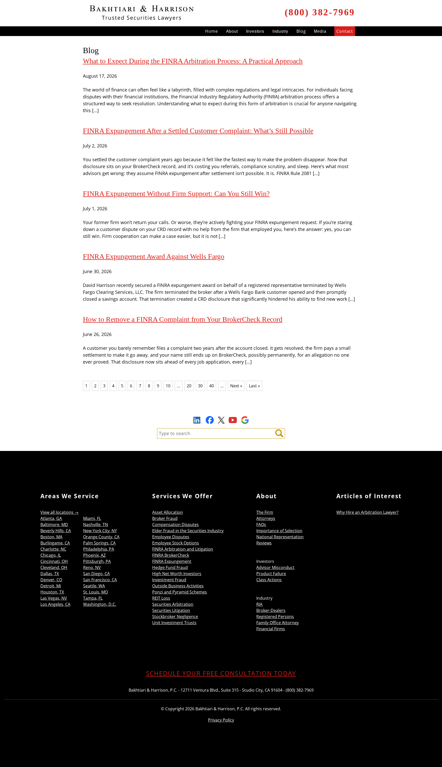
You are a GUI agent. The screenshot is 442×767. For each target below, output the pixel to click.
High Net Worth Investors (176, 573)
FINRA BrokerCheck (170, 555)
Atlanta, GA (51, 518)
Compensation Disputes (175, 524)
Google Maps (245, 420)
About (232, 31)
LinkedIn (197, 421)
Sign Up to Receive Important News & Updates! (221, 408)
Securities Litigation (171, 610)
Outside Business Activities (178, 586)
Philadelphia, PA (98, 549)
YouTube (233, 420)
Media (320, 31)
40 (211, 386)
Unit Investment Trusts (174, 622)
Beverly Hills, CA (55, 530)
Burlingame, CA (55, 543)
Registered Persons (275, 616)
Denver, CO (51, 580)
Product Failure (271, 573)
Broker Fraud (165, 518)
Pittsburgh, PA (97, 561)
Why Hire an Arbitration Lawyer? (367, 512)
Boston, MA (51, 537)
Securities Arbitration (172, 604)
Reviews (264, 543)
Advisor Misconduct (275, 567)
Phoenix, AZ (94, 555)
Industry (280, 31)
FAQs (261, 524)
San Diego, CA (96, 573)
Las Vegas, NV (53, 598)
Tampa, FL (93, 598)
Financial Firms (270, 629)
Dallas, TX (49, 573)
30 (200, 386)
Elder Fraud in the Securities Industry (188, 530)
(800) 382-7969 (320, 12)
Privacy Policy (221, 720)
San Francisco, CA (100, 580)
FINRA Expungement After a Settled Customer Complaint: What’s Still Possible (198, 131)
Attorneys (265, 518)
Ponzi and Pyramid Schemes (179, 592)
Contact (344, 31)
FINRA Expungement (171, 561)
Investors (255, 31)
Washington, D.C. (99, 604)
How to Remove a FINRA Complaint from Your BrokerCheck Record (182, 319)
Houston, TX (52, 592)
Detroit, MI (50, 586)
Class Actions (269, 580)
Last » (254, 386)
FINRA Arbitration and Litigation (182, 549)
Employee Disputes (170, 537)
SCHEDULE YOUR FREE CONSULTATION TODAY (221, 673)
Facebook (210, 420)
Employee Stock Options (175, 543)
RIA (259, 604)
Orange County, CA (101, 537)
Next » (236, 386)
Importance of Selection (279, 530)
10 (168, 386)
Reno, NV (92, 567)
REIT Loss (161, 598)
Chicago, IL (50, 555)
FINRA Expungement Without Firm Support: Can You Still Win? (176, 193)
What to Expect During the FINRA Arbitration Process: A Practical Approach (193, 61)
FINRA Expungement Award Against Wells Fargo (153, 256)
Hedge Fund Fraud (170, 567)
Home (211, 31)
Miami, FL (92, 518)
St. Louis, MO (95, 592)
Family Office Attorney (277, 622)
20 (189, 386)
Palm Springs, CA (99, 543)
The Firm (264, 512)
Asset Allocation (167, 512)
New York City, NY (100, 530)
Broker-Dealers (270, 610)
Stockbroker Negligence (175, 616)
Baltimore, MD (54, 524)
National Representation (280, 537)
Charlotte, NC (53, 549)
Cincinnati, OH (54, 561)
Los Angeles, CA (55, 604)
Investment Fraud (169, 580)
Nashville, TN (95, 524)
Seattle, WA (94, 586)
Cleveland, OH (53, 567)
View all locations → (59, 512)
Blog (301, 31)
